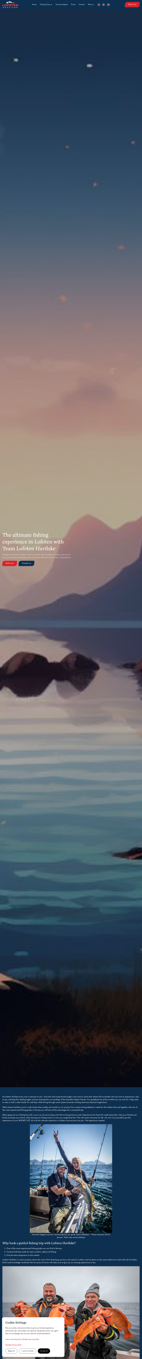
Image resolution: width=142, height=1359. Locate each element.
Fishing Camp (45, 4)
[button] (46, 4)
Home (34, 4)
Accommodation (62, 4)
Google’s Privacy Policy (13, 1345)
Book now (132, 5)
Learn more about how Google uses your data (22, 1339)
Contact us (26, 563)
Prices (73, 4)
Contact (82, 4)
